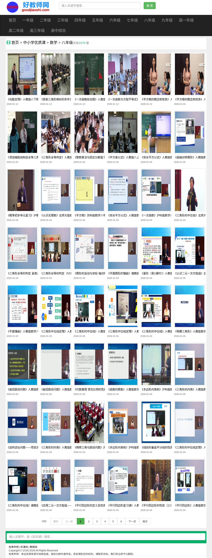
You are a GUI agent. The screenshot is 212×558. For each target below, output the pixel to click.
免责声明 (14, 547)
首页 (12, 20)
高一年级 (186, 20)
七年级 (132, 20)
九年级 (167, 20)
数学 (53, 43)
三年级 (62, 20)
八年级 (149, 20)
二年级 (45, 20)
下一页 (132, 521)
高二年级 (16, 31)
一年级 (28, 20)
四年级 (80, 20)
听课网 (24, 547)
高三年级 (37, 31)
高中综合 (58, 31)
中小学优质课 (34, 43)
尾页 (145, 521)
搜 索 (149, 5)
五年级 (97, 20)
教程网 (33, 547)
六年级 (114, 20)
